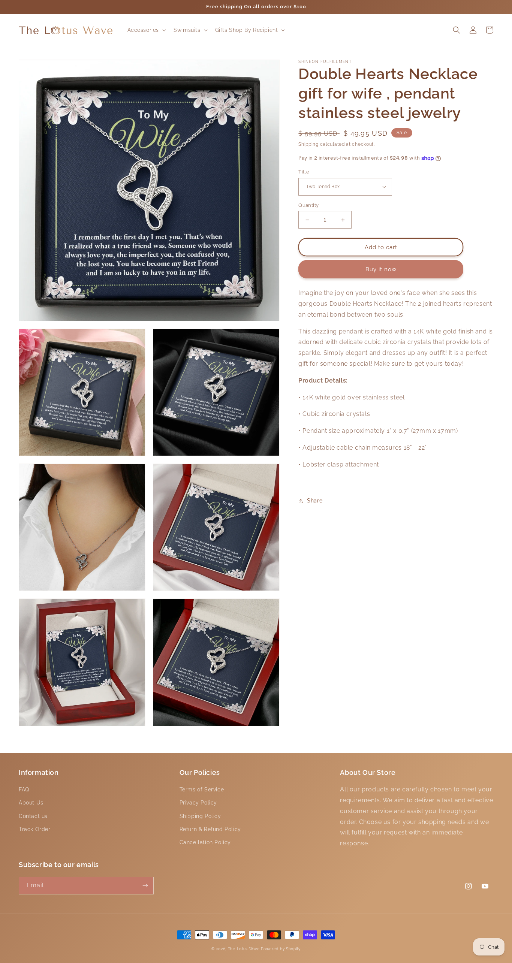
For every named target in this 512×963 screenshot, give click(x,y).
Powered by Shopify (281, 949)
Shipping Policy (200, 816)
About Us (31, 803)
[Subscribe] (145, 885)
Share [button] (314, 501)
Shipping (308, 144)
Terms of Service (202, 790)
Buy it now (381, 269)
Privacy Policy (198, 803)
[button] (146, 30)
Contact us (33, 816)
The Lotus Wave (244, 949)
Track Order (35, 829)
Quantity (308, 205)
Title (303, 172)
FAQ (24, 790)
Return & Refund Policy (210, 829)
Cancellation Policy (205, 842)
